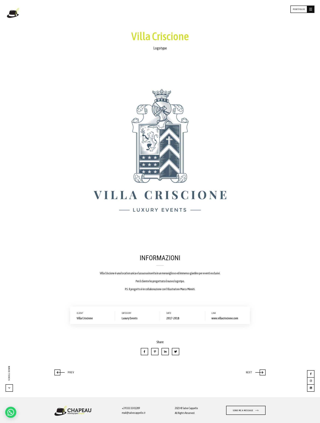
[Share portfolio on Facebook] (144, 351)
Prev (64, 371)
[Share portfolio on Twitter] (175, 351)
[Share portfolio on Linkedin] (165, 351)
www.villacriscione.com (224, 318)
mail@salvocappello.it (134, 412)
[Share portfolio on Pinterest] (155, 351)
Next (255, 371)
